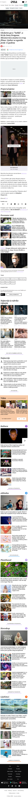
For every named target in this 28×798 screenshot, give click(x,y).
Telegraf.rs (4, 2)
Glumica (13, 282)
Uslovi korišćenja (20, 271)
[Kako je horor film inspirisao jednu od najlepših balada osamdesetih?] (14, 435)
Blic (6, 198)
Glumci (2, 282)
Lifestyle (2, 30)
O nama (5, 790)
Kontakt (17, 793)
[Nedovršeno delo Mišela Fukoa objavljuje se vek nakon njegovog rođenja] (6, 482)
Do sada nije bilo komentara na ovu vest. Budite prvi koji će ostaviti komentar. (13, 291)
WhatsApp (24, 209)
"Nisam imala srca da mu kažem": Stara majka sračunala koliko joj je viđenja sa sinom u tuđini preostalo (13, 385)
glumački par (23, 279)
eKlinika (5, 493)
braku (21, 83)
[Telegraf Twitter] (12, 786)
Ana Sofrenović (14, 279)
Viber (2, 211)
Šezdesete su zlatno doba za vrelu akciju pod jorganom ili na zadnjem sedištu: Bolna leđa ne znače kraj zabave (13, 374)
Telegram (7, 211)
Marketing (10, 790)
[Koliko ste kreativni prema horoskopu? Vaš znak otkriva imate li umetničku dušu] (6, 667)
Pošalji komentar (14, 294)
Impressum (15, 790)
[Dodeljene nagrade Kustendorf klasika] (6, 463)
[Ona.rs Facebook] (8, 786)
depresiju (24, 173)
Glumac (7, 282)
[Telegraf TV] (19, 786)
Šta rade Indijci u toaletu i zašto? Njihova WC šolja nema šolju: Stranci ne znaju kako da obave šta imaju (14, 368)
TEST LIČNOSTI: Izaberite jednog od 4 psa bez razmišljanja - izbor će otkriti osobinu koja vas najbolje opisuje (14, 380)
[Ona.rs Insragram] (15, 786)
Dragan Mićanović (5, 279)
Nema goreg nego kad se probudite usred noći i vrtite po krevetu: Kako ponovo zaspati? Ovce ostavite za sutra (14, 362)
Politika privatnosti (12, 793)
